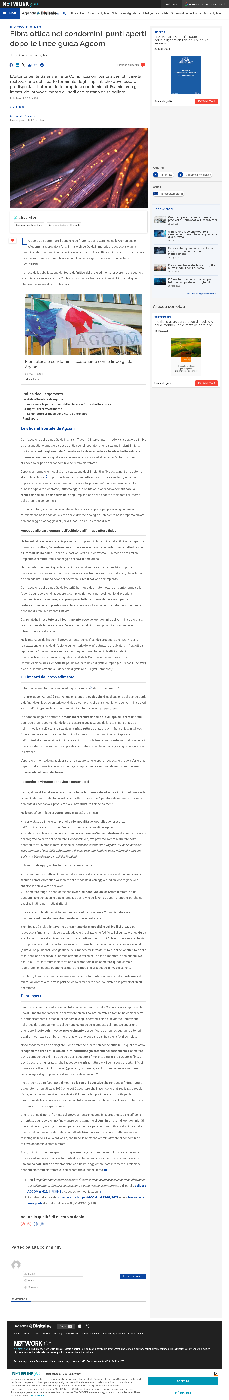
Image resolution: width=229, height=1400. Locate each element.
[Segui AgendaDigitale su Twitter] (87, 1326)
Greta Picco (17, 106)
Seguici (64, 1326)
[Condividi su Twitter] (23, 65)
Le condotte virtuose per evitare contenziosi (57, 413)
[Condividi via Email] (29, 65)
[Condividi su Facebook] (11, 65)
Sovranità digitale (98, 13)
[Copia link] (35, 65)
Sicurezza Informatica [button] (184, 13)
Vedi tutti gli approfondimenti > (202, 294)
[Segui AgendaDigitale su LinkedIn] (80, 1326)
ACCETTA (183, 1381)
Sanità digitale (212, 13)
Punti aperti (30, 418)
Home (14, 55)
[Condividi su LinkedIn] (17, 65)
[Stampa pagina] (41, 65)
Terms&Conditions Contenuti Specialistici (103, 1333)
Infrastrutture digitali (34, 55)
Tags (36, 1333)
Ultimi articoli (77, 13)
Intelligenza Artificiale (155, 13)
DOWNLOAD (206, 101)
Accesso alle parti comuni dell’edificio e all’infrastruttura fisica (69, 404)
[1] (45, 476)
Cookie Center (135, 1333)
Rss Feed (46, 1333)
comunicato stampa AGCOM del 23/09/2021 (88, 1197)
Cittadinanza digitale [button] (123, 13)
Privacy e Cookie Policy (66, 1333)
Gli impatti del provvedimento (42, 409)
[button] (10, 13)
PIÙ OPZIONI (183, 1393)
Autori (27, 1333)
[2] (91, 687)
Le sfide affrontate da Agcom (43, 399)
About (17, 1333)
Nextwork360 (21, 1349)
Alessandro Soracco (23, 116)
